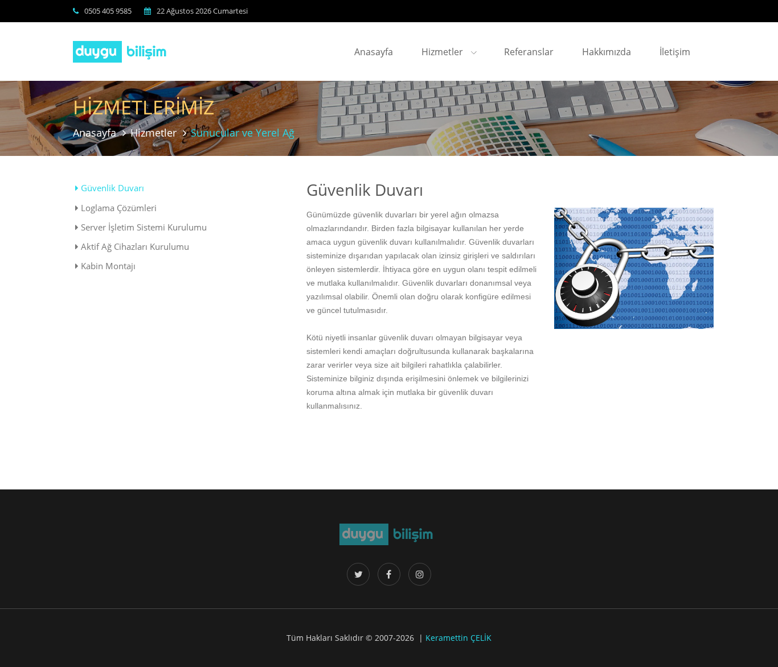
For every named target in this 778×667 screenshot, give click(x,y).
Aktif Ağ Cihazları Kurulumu (134, 247)
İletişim (675, 52)
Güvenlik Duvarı (111, 188)
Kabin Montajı (107, 266)
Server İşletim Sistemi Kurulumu (143, 227)
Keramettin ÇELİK (458, 637)
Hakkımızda (606, 52)
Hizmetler (443, 52)
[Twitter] (358, 574)
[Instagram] (419, 574)
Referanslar (529, 52)
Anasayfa (373, 52)
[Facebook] (389, 574)
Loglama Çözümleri (118, 208)
